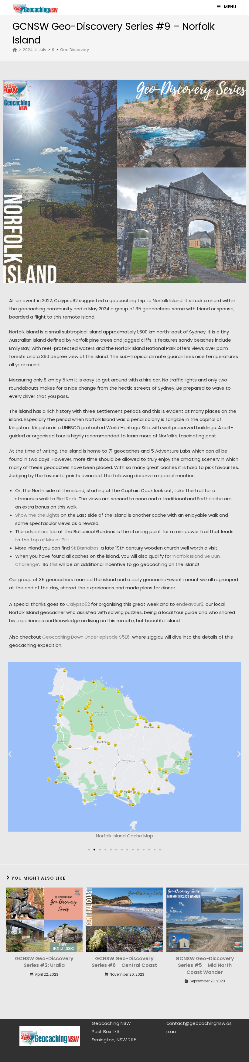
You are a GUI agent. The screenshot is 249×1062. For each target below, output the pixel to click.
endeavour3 (189, 604)
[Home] (14, 50)
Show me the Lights (37, 515)
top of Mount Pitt (50, 539)
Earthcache (210, 498)
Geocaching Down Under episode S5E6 (86, 637)
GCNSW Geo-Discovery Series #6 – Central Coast (124, 962)
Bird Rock (66, 498)
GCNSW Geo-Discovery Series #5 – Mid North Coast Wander (205, 965)
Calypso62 (78, 604)
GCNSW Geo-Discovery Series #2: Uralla (44, 962)
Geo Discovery (74, 50)
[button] (10, 753)
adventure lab (41, 531)
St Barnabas (85, 548)
